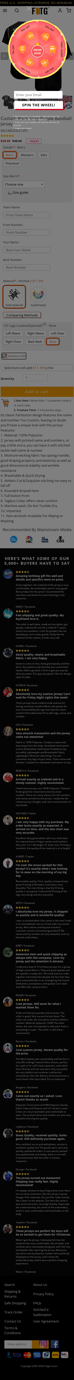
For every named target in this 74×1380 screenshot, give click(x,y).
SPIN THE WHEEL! (38, 105)
